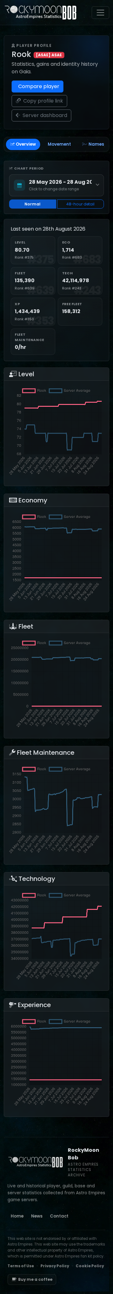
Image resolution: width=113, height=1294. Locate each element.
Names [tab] (96, 144)
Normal (32, 204)
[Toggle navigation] (100, 12)
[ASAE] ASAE (49, 55)
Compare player (38, 86)
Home (17, 1216)
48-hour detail (80, 204)
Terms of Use (21, 1266)
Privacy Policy (54, 1266)
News (36, 1216)
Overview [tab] (26, 144)
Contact (59, 1216)
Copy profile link (42, 100)
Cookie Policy (90, 1266)
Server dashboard (44, 115)
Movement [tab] (59, 144)
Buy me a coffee (35, 1279)
